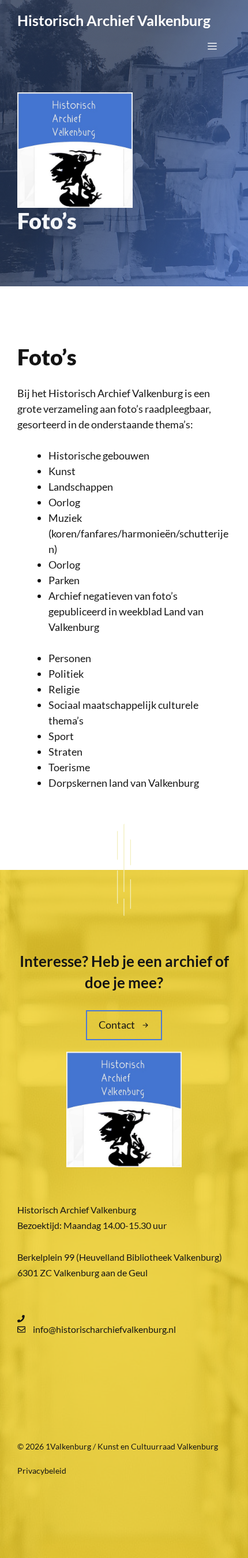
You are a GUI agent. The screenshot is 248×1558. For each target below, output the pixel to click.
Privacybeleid (41, 1470)
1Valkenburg (68, 1446)
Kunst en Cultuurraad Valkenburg (157, 1446)
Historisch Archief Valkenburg (114, 20)
